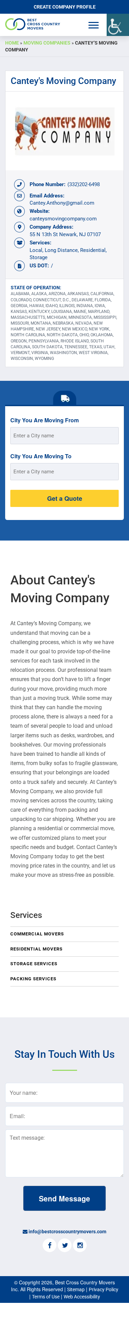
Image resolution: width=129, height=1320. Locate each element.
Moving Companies (47, 43)
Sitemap (76, 1289)
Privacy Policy (103, 1289)
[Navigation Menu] (93, 25)
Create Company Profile (65, 7)
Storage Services (33, 963)
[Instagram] (79, 1246)
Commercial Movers (37, 933)
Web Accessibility (82, 1296)
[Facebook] (49, 1246)
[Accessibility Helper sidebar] (118, 25)
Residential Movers (36, 949)
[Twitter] (64, 1246)
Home (12, 43)
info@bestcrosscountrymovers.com (67, 1231)
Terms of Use (46, 1296)
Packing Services (33, 978)
